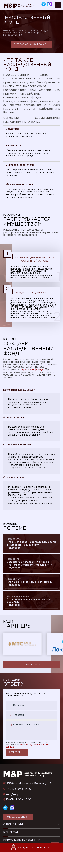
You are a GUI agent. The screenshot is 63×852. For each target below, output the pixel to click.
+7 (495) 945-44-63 (19, 789)
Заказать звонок (16, 817)
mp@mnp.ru (14, 794)
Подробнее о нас (31, 664)
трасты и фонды (33, 369)
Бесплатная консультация (30, 44)
